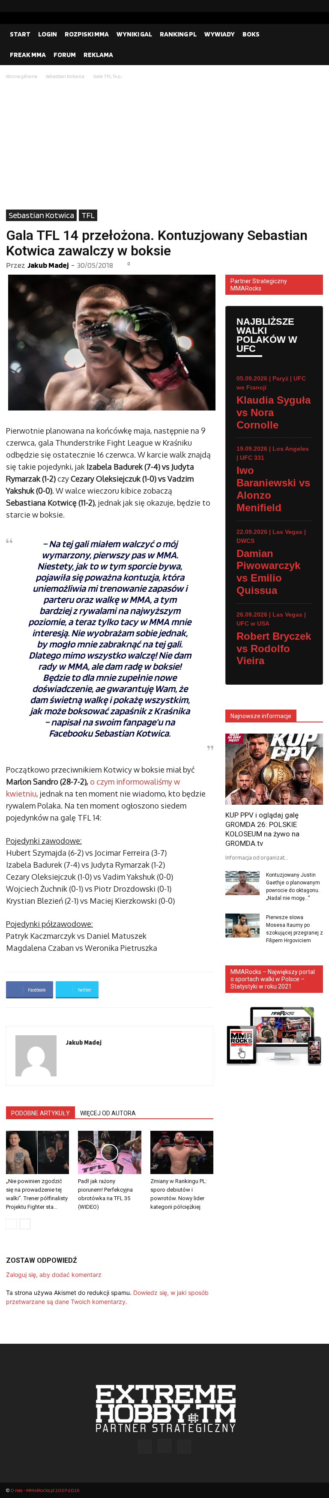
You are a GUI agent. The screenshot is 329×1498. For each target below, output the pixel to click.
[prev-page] (11, 1224)
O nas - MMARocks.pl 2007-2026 (44, 1490)
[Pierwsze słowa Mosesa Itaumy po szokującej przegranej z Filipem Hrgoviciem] (242, 926)
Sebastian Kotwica (65, 76)
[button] (312, 34)
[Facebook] (289, 6)
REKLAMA (98, 55)
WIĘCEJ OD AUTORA (108, 1113)
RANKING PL (178, 34)
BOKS (251, 34)
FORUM (65, 55)
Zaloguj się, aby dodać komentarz (54, 1274)
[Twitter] (316, 6)
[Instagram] (302, 6)
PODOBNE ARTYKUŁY (40, 1113)
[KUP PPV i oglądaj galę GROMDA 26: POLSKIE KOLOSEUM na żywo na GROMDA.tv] (274, 769)
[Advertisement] (164, 145)
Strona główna (21, 76)
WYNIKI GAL (134, 34)
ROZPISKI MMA (87, 34)
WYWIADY (219, 34)
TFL (88, 215)
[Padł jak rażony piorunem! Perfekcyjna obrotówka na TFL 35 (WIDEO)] (109, 1152)
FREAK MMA (28, 55)
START (20, 34)
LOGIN (47, 34)
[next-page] (25, 1224)
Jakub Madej (48, 265)
